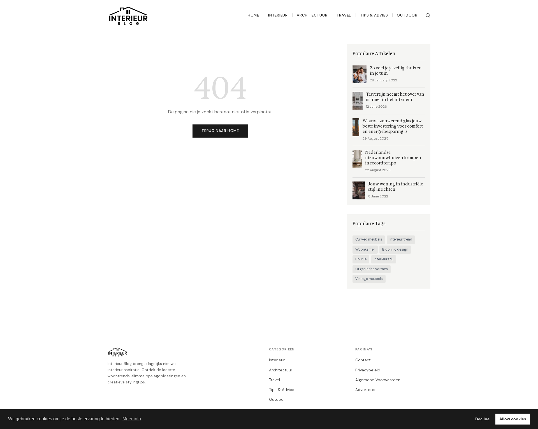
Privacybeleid (367, 370)
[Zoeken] (427, 15)
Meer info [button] (131, 418)
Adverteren (366, 389)
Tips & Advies (374, 15)
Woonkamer (365, 249)
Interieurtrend (400, 239)
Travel (344, 15)
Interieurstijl (383, 259)
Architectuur (312, 15)
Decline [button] (482, 419)
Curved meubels (368, 239)
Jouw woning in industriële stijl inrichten (395, 186)
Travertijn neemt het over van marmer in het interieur (395, 97)
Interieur (278, 15)
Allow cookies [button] (512, 419)
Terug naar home (220, 130)
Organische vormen (371, 269)
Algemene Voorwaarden (377, 379)
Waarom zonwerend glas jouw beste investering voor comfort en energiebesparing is (393, 126)
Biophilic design (395, 249)
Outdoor (407, 15)
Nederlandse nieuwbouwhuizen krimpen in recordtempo (393, 158)
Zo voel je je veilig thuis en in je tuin (396, 70)
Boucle (361, 259)
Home (253, 15)
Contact (363, 359)
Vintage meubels (369, 279)
